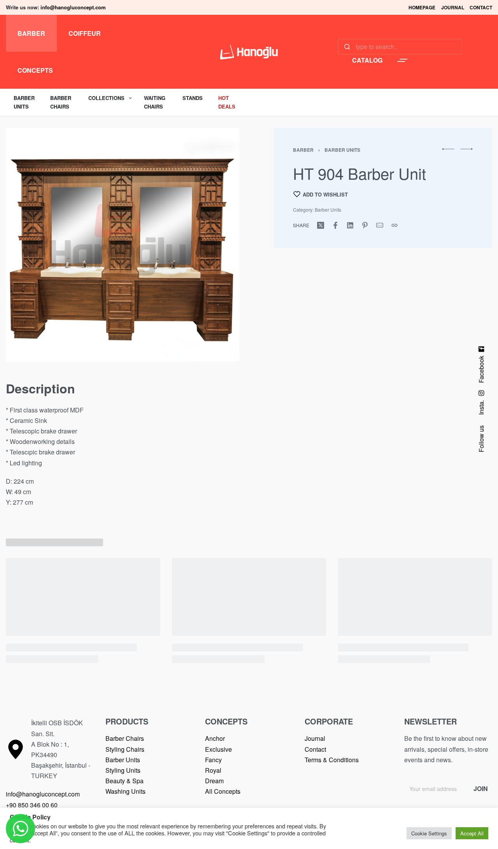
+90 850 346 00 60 (32, 804)
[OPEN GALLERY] (122, 244)
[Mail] (379, 225)
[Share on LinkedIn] (350, 225)
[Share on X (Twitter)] (320, 225)
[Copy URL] (394, 225)
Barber (303, 149)
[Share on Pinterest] (364, 225)
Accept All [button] (472, 833)
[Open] (402, 60)
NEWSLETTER (430, 721)
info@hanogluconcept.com (73, 7)
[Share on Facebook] (335, 225)
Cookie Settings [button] (429, 833)
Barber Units (342, 149)
